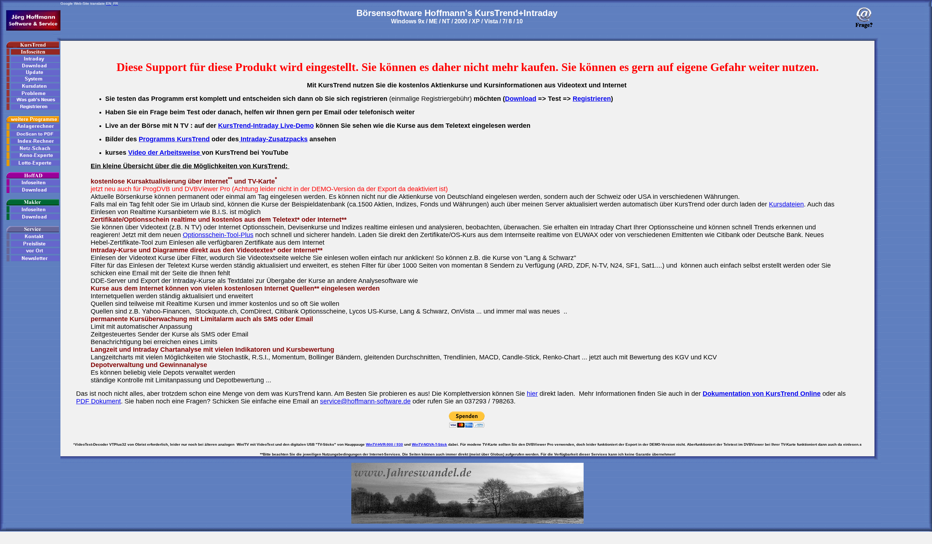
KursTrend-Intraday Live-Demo (266, 125)
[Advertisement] (903, 150)
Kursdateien (786, 204)
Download (520, 98)
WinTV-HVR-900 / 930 (384, 444)
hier (532, 393)
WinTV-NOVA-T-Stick (429, 444)
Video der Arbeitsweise (165, 152)
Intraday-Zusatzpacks (273, 139)
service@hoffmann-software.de (365, 401)
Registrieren (592, 98)
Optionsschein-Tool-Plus (218, 235)
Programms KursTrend (174, 139)
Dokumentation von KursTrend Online (762, 393)
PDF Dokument (98, 401)
